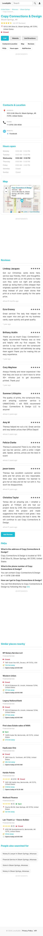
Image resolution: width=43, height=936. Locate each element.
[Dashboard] (39, 3)
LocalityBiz (6, 3)
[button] (22, 201)
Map (22, 44)
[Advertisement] (21, 76)
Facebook (13, 134)
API (35, 931)
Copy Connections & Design (22, 188)
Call (4, 38)
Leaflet (25, 212)
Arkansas (15, 9)
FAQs (4, 48)
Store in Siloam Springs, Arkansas (15, 865)
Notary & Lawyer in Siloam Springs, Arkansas (19, 854)
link (28, 587)
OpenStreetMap (35, 212)
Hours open (14, 48)
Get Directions (30, 38)
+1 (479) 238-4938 (14, 125)
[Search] (34, 3)
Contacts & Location (9, 44)
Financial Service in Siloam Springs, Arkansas (19, 859)
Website (15, 38)
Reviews (31, 44)
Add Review (26, 48)
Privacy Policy (27, 931)
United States (5, 9)
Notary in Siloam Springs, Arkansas (16, 871)
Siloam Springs (25, 9)
